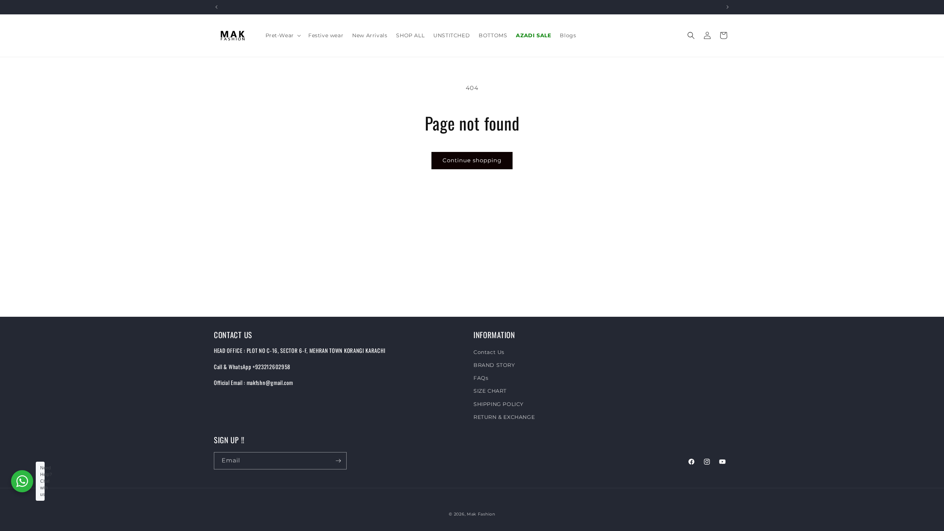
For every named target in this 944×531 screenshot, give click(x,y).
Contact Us (488, 352)
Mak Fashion (481, 514)
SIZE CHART (490, 391)
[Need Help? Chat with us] (22, 481)
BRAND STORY (494, 365)
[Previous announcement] (216, 7)
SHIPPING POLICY (498, 404)
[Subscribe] (338, 460)
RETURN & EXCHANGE (504, 417)
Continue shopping (472, 160)
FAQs (480, 378)
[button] (282, 35)
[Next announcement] (727, 7)
